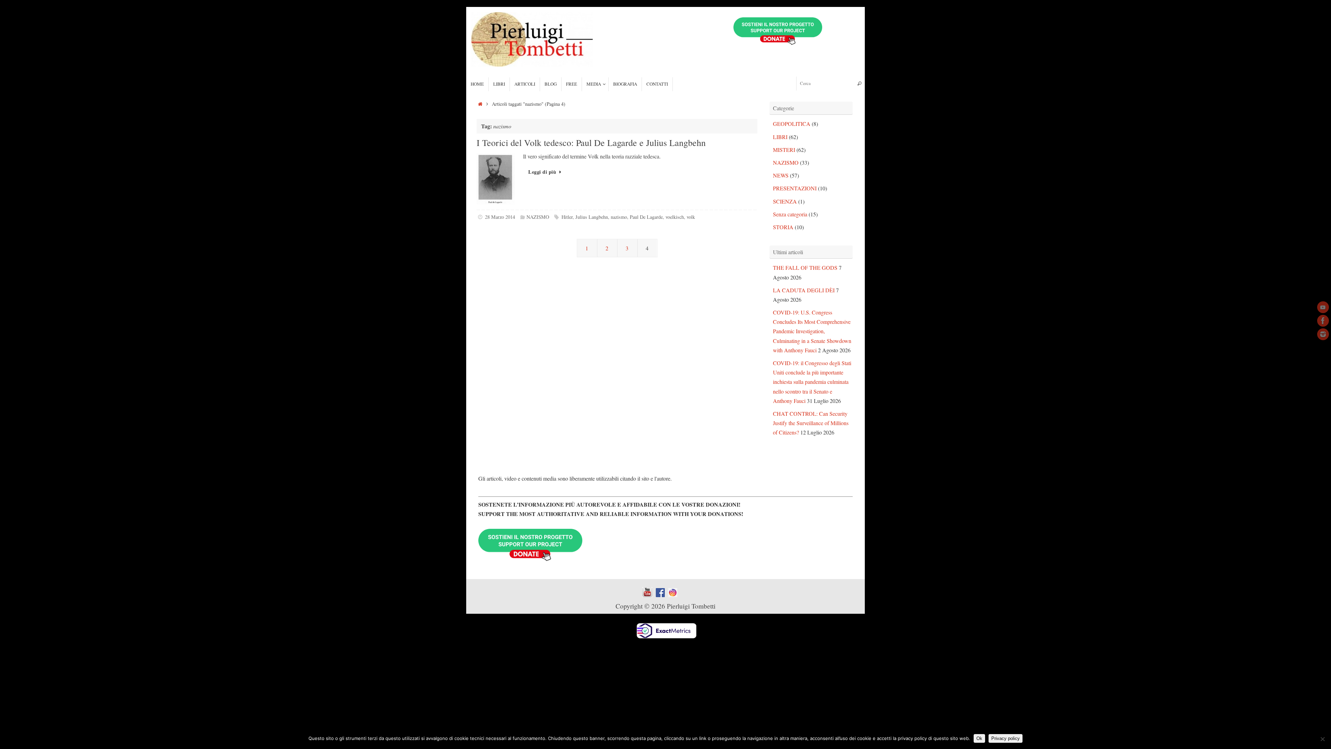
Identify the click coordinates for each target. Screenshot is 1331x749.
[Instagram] (1323, 334)
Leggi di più (542, 171)
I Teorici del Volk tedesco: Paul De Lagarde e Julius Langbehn (591, 142)
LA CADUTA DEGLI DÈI (804, 290)
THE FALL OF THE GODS (805, 267)
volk (691, 217)
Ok (979, 738)
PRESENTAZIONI (795, 188)
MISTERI (784, 149)
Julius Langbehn (591, 217)
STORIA (783, 227)
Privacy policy (1005, 738)
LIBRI (780, 136)
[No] (1322, 738)
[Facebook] (1323, 321)
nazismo (619, 217)
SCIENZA (785, 201)
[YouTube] (1323, 307)
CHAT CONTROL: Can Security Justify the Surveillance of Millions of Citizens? (811, 423)
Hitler (567, 217)
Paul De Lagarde (646, 217)
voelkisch (675, 217)
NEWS (781, 175)
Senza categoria (790, 214)
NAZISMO (538, 217)
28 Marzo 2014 (500, 217)
